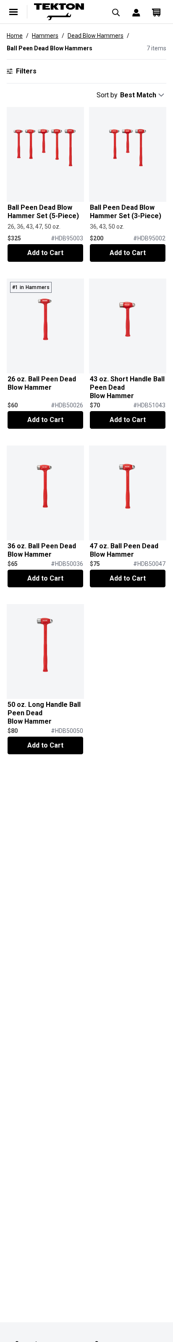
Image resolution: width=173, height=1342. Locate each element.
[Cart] (156, 11)
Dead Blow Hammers (95, 35)
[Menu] (13, 11)
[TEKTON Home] (65, 11)
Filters (26, 71)
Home (15, 35)
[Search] (116, 11)
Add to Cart (45, 253)
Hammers (45, 35)
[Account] (136, 11)
